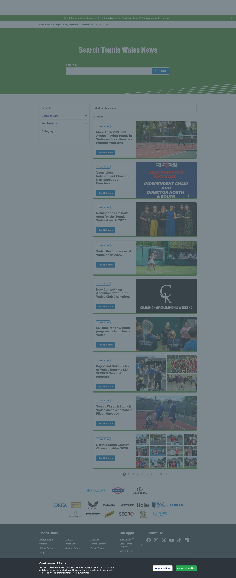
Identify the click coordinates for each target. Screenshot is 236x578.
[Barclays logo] (96, 491)
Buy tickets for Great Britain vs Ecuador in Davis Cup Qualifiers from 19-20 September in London (116, 18)
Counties (94, 539)
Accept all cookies (186, 568)
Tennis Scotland (98, 544)
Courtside (124, 551)
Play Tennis (125, 539)
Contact (69, 539)
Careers (43, 544)
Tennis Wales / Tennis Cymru (81, 25)
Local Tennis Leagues (126, 545)
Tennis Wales (97, 548)
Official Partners (47, 548)
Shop (41, 552)
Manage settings (162, 568)
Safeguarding (46, 539)
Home (41, 25)
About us (50, 25)
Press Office (71, 544)
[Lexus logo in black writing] (140, 491)
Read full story (106, 152)
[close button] (233, 18)
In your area (61, 25)
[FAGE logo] (118, 491)
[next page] (165, 474)
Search (162, 71)
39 (161, 474)
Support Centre (73, 548)
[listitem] (59, 505)
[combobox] (118, 69)
